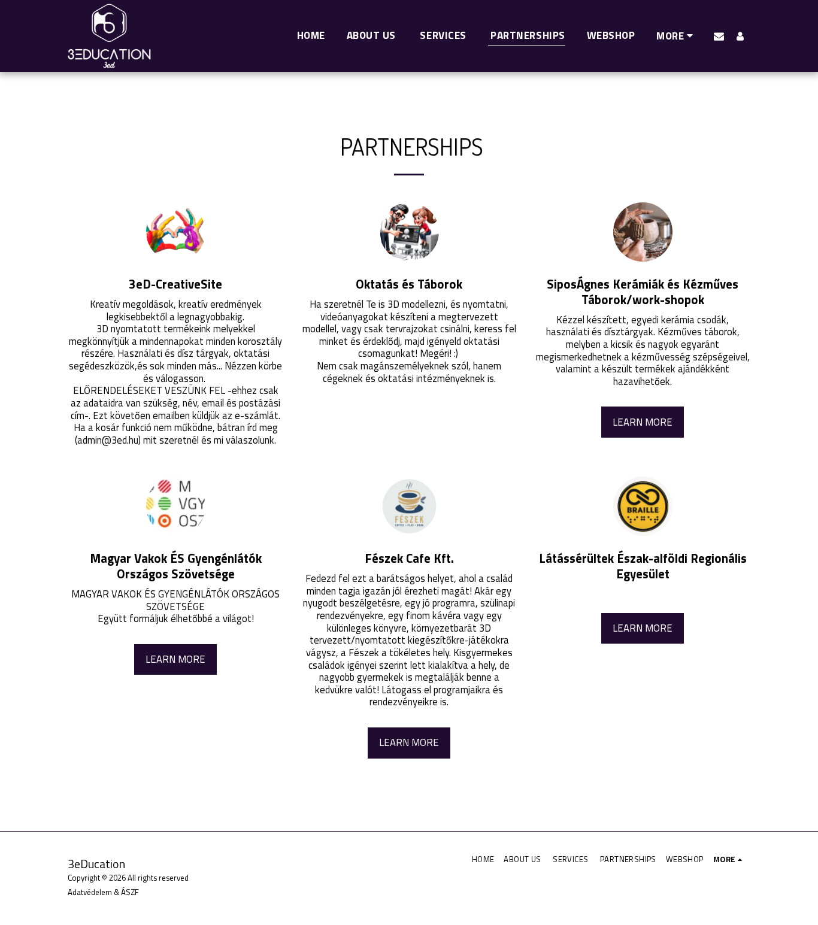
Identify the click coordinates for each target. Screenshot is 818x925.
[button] (719, 36)
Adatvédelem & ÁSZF (103, 892)
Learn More (642, 421)
